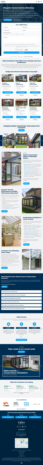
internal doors (39, 169)
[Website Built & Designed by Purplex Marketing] (21, 463)
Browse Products (17, 19)
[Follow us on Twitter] (20, 427)
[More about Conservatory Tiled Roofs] (21, 102)
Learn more (8, 119)
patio (34, 169)
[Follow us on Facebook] (18, 427)
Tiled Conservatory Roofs (31, 175)
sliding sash (33, 165)
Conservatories (20, 56)
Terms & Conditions (21, 452)
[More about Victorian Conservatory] (8, 78)
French (31, 169)
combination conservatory (28, 235)
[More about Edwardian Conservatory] (8, 102)
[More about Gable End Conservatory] (35, 78)
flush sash (28, 166)
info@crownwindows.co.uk (22, 432)
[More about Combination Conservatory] (35, 102)
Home (11, 56)
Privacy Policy (21, 453)
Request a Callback (21, 417)
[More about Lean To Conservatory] (21, 78)
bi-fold (29, 169)
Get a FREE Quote (8, 19)
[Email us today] (39, 1)
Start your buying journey (21, 339)
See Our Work (21, 351)
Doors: (25, 168)
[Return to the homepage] (3, 2)
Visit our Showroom (35, 417)
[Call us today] (37, 1)
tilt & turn (31, 166)
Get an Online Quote (8, 417)
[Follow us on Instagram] (25, 427)
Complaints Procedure (21, 456)
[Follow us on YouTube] (23, 427)
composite (26, 169)
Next (41, 329)
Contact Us (21, 130)
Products (15, 56)
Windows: (26, 164)
